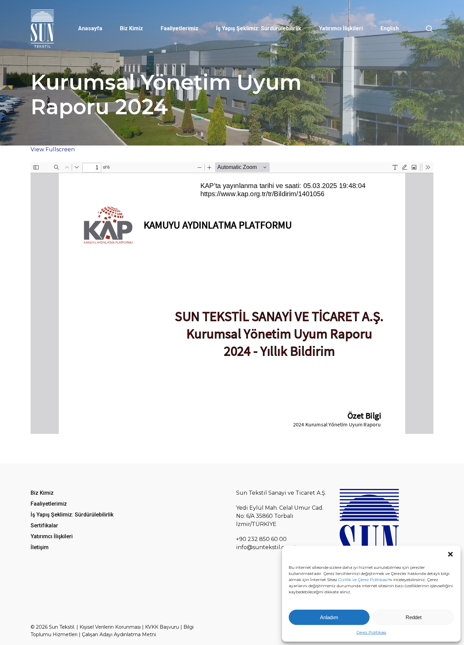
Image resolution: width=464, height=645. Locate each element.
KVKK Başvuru (162, 627)
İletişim (40, 547)
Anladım (329, 617)
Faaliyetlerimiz (49, 503)
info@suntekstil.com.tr (267, 547)
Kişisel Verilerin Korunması (110, 627)
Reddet (414, 617)
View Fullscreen (53, 149)
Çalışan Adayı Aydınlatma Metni (119, 634)
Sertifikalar (44, 525)
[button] (450, 554)
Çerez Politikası (371, 632)
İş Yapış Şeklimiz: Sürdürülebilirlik (72, 514)
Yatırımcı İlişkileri (52, 536)
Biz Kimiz (42, 493)
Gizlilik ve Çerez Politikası (363, 579)
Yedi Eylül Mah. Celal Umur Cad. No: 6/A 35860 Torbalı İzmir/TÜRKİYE (279, 516)
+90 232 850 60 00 (261, 539)
